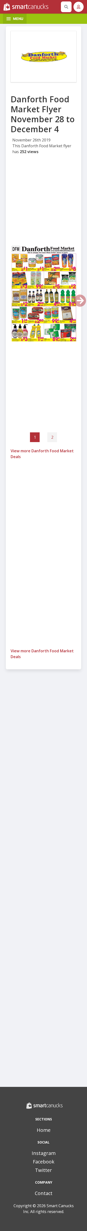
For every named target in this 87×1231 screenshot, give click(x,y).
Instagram (44, 1153)
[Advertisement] (43, 201)
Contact (43, 1193)
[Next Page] (80, 301)
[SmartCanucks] (31, 7)
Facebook (43, 1161)
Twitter (43, 1170)
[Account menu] (78, 7)
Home (44, 1130)
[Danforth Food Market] (43, 56)
